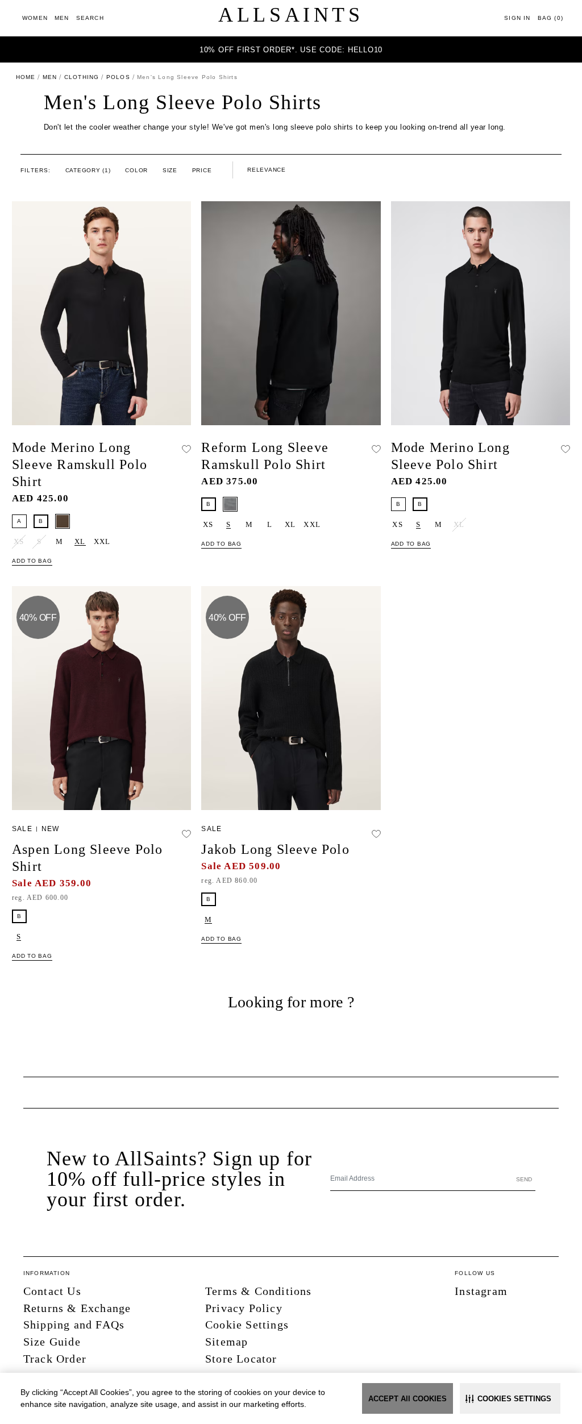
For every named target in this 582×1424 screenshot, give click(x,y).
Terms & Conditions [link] (258, 1291)
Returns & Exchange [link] (77, 1308)
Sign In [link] (517, 18)
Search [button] (90, 18)
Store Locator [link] (241, 1358)
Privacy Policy (243, 1308)
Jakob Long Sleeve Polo (275, 849)
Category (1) (88, 170)
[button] (510, 1398)
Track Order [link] (54, 1358)
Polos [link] (118, 77)
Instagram (481, 1291)
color (136, 170)
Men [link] (50, 77)
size (170, 170)
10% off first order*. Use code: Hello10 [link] (291, 49)
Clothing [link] (81, 77)
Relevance (266, 170)
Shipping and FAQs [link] (73, 1324)
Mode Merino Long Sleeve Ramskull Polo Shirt (79, 464)
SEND (524, 1179)
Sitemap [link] (226, 1341)
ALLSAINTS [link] (290, 14)
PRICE (202, 170)
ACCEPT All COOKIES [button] (407, 1398)
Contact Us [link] (52, 1291)
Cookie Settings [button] (247, 1324)
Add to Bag (32, 561)
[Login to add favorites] (186, 448)
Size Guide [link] (52, 1341)
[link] (35, 18)
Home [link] (26, 77)
